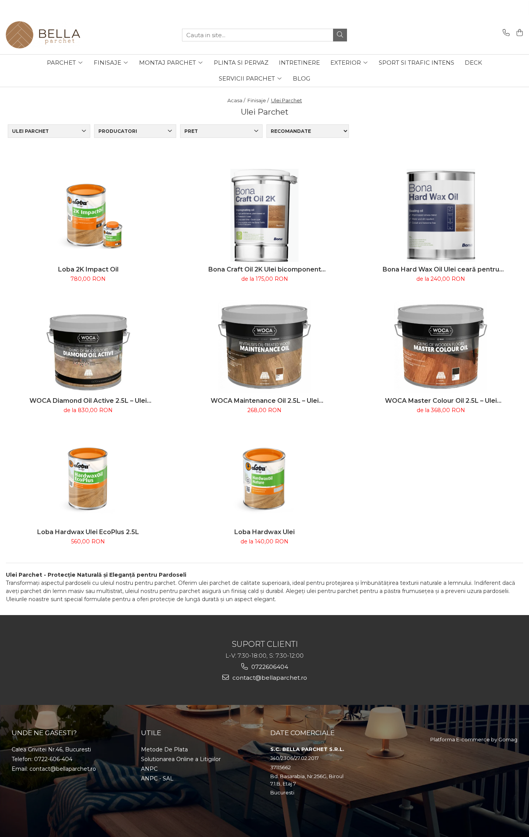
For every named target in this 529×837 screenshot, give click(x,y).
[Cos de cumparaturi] (518, 33)
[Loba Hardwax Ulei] (264, 477)
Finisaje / (258, 100)
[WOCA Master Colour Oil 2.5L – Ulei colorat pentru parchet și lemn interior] (440, 346)
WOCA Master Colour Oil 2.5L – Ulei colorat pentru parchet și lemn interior (441, 400)
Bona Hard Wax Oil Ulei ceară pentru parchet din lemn (441, 269)
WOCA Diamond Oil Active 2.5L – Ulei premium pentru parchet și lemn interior (88, 400)
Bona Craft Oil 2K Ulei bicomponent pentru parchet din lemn (264, 269)
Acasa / (236, 100)
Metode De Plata (164, 749)
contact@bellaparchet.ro (269, 677)
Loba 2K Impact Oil (88, 269)
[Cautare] (340, 35)
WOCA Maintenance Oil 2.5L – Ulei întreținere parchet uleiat (265, 400)
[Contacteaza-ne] (505, 33)
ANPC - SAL (157, 778)
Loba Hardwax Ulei (264, 532)
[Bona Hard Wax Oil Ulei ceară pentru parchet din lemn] (440, 215)
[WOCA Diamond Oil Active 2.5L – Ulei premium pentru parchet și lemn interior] (88, 346)
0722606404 (269, 666)
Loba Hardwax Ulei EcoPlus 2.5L (88, 532)
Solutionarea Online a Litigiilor (181, 759)
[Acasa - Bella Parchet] (44, 34)
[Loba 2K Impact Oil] (88, 215)
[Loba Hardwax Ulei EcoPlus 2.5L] (88, 477)
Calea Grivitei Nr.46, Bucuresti (51, 749)
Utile (151, 733)
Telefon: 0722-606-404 (42, 759)
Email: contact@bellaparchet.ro (54, 768)
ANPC (149, 768)
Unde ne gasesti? (44, 733)
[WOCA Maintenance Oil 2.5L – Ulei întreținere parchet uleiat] (264, 346)
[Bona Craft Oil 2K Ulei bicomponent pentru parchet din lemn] (264, 215)
